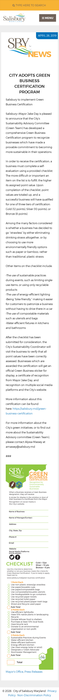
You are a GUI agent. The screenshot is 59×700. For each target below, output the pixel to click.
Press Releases (33, 671)
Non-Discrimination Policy (34, 695)
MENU (48, 18)
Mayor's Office (14, 671)
